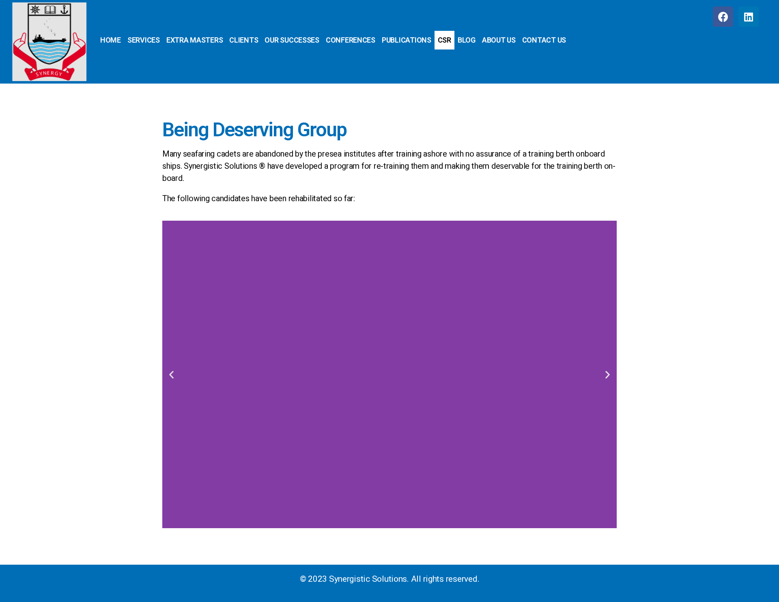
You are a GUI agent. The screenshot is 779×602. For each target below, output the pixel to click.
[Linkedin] (748, 16)
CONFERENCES (350, 40)
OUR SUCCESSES (292, 40)
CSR (444, 40)
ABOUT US (499, 40)
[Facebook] (723, 16)
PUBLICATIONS (406, 40)
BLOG (467, 40)
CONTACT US (544, 40)
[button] (171, 374)
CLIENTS (243, 40)
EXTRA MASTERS (194, 40)
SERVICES (143, 40)
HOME (110, 40)
